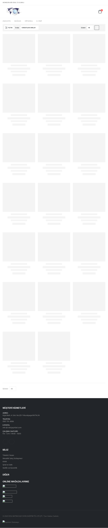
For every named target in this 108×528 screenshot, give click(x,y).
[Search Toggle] (88, 11)
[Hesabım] (94, 11)
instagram (11, 441)
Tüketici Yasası (8, 455)
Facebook (5, 441)
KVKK (5, 461)
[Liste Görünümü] (102, 27)
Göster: (83, 28)
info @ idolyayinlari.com (12, 427)
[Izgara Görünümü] (97, 27)
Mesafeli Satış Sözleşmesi (12, 458)
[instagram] (103, 2)
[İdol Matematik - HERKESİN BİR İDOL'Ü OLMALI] (14, 11)
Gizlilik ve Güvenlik (10, 468)
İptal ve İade (7, 464)
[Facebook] (99, 2)
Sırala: (17, 28)
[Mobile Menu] (5, 11)
